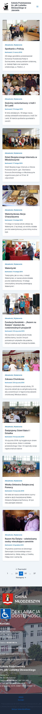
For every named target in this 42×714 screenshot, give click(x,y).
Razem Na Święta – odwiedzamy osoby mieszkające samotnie (21, 540)
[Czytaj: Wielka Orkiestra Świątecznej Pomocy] (20, 466)
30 (25, 573)
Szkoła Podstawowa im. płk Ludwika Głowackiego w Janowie (21, 7)
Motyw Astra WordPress (21, 709)
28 (16, 573)
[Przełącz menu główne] (37, 6)
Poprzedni (21, 569)
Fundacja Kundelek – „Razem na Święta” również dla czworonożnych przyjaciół (20, 325)
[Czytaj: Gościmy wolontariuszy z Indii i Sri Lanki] (20, 84)
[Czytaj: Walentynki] (20, 250)
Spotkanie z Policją (14, 48)
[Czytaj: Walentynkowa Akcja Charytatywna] (20, 195)
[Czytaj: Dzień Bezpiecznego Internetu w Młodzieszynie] (20, 139)
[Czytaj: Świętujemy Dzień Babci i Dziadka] (20, 412)
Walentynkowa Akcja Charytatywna (15, 215)
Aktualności (9, 45)
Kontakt (21, 700)
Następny (21, 577)
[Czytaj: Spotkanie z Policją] (20, 30)
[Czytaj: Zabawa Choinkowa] (20, 361)
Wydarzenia (18, 45)
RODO (21, 697)
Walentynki (10, 268)
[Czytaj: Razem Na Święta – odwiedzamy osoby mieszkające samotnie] (20, 520)
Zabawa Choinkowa (14, 379)
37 (34, 573)
